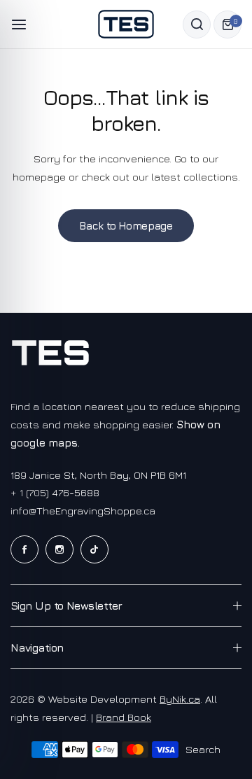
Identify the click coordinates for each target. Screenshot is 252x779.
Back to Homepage (125, 226)
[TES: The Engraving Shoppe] (126, 24)
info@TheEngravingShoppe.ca (82, 511)
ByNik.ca (180, 699)
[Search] (197, 24)
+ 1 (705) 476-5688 (54, 492)
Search (203, 749)
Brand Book (123, 717)
